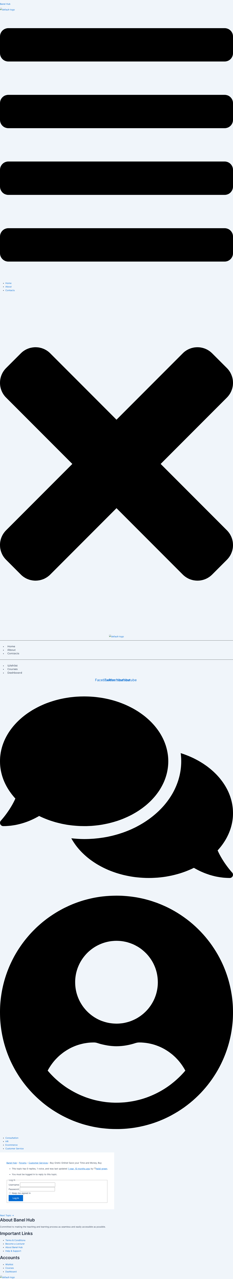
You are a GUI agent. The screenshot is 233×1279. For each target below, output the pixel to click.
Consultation (11, 1137)
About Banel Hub (14, 1247)
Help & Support (13, 1251)
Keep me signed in (21, 1193)
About (8, 286)
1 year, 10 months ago (79, 1168)
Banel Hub (5, 4)
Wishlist (9, 1264)
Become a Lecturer (15, 1243)
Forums (22, 1162)
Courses (9, 1268)
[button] (116, 145)
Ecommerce (11, 1145)
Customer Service (14, 1148)
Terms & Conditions (15, 1240)
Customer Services (38, 1162)
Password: (14, 1189)
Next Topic (7, 1215)
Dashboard (14, 672)
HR (6, 1141)
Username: (14, 1184)
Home (8, 283)
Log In (16, 1198)
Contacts (10, 290)
